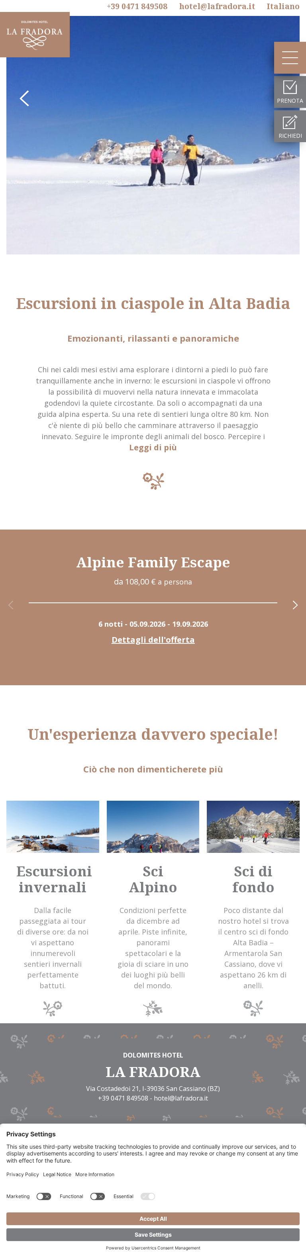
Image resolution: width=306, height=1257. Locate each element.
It (283, 6)
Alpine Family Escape (153, 562)
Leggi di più (153, 447)
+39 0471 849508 (137, 7)
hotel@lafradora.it (217, 6)
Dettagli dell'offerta (153, 640)
